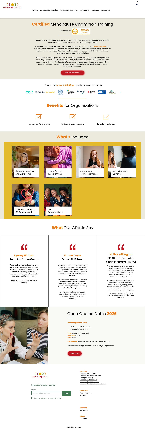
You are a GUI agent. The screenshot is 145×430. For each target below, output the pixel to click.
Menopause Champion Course (91, 376)
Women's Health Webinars (89, 382)
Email (33, 389)
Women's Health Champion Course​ (93, 384)
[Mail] (137, 4)
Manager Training (86, 378)
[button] (35, 10)
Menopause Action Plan (88, 380)
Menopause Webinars (88, 374)
